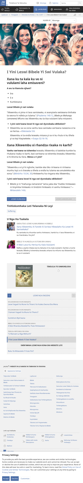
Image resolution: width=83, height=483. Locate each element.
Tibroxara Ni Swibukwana (38, 387)
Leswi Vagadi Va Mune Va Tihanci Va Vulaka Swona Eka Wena (33, 303)
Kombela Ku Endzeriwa (63, 389)
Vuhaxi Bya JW (34, 413)
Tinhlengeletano (61, 406)
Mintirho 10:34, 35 (23, 173)
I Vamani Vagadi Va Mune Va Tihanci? (23, 311)
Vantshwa (6, 404)
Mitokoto (59, 412)
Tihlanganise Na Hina (63, 393)
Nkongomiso (34, 409)
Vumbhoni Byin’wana (16, 318)
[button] (23, 9)
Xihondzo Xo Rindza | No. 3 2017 (32, 15)
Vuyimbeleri (34, 419)
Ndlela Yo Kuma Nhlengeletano (48, 436)
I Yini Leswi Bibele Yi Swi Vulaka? (22, 339)
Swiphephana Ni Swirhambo (39, 390)
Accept (6, 478)
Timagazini (14, 15)
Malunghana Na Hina (63, 382)
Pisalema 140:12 (45, 115)
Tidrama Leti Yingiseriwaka (38, 422)
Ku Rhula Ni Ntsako (9, 398)
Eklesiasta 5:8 (28, 131)
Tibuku (32, 383)
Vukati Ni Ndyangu (9, 401)
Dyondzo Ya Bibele (9, 389)
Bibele (32, 380)
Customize (25, 478)
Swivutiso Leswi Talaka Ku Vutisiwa (67, 386)
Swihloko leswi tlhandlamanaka (40, 393)
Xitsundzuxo (60, 402)
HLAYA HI (46, 20)
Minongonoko (34, 403)
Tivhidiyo (33, 416)
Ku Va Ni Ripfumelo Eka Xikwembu (14, 411)
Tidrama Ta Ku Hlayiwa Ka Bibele (40, 426)
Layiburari (4, 15)
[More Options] (80, 15)
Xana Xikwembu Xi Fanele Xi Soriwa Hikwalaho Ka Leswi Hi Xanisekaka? (45, 228)
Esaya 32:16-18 (40, 138)
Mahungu (59, 376)
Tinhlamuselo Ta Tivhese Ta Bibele (14, 386)
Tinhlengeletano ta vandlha (65, 399)
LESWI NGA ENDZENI (41, 295)
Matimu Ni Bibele (8, 417)
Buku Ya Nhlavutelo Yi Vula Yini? (21, 351)
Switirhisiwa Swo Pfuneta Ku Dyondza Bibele (12, 393)
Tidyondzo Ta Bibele (9, 376)
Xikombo (33, 406)
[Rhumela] (75, 15)
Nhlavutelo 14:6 (17, 190)
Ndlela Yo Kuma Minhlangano (29, 436)
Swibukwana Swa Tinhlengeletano (41, 400)
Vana (5, 407)
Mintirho (59, 409)
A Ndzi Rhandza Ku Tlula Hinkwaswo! (26, 324)
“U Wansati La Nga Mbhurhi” (19, 332)
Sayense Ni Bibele (9, 414)
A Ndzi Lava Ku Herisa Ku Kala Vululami (36, 244)
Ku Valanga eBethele (62, 396)
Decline (15, 478)
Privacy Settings (8, 472)
